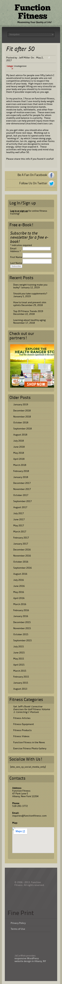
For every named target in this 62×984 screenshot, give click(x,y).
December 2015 (22, 622)
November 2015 (22, 628)
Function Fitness (33, 12)
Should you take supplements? (30, 293)
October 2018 (20, 422)
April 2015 (18, 664)
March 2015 (19, 670)
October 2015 (20, 634)
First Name (16, 257)
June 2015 (19, 652)
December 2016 (22, 549)
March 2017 (19, 531)
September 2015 (22, 640)
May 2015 (18, 658)
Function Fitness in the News (29, 742)
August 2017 (20, 507)
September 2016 (22, 567)
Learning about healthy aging (29, 320)
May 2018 (18, 452)
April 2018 (18, 459)
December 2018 (22, 410)
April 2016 (18, 598)
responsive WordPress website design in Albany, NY (30, 960)
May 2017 (18, 525)
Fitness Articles (21, 718)
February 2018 (21, 471)
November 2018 (22, 416)
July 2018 (18, 440)
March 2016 (19, 604)
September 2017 (22, 501)
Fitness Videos (21, 736)
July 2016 (18, 580)
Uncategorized (20, 66)
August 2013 (20, 688)
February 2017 (21, 537)
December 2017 (22, 483)
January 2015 (20, 682)
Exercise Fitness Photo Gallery (29, 748)
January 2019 (20, 404)
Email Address (15, 250)
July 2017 (18, 513)
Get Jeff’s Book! (31, 709)
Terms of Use (18, 929)
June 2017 (19, 519)
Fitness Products (22, 730)
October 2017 (20, 495)
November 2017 (22, 489)
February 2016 (21, 610)
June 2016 (19, 586)
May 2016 (18, 592)
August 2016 (20, 573)
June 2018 (19, 446)
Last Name (16, 263)
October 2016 (20, 561)
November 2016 (22, 555)
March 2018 (19, 465)
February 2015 (21, 676)
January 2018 (20, 477)
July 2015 (18, 646)
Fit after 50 (20, 49)
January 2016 (20, 616)
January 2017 (20, 543)
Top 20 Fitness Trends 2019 (28, 311)
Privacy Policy (18, 923)
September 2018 (22, 428)
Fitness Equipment (23, 724)
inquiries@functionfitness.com (29, 815)
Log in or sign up (19, 210)
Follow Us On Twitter (33, 183)
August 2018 (20, 434)
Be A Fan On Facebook (32, 175)
